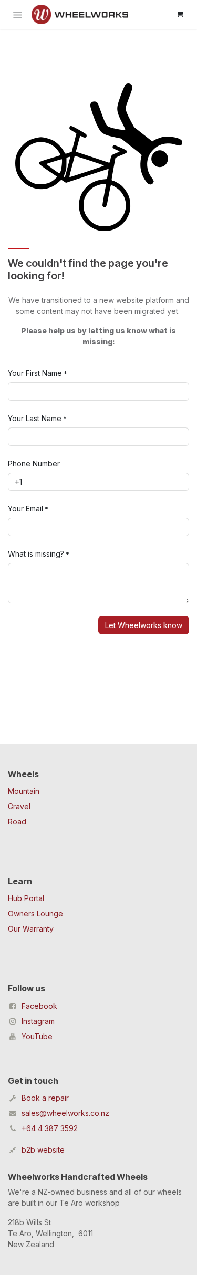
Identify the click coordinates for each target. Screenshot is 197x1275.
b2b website (43, 1149)
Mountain (23, 791)
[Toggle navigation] (17, 14)
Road (17, 821)
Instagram (38, 1021)
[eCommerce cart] (179, 14)
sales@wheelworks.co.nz (65, 1113)
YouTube (37, 1036)
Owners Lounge (35, 913)
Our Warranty (31, 928)
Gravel (19, 806)
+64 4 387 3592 (50, 1128)
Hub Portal (26, 898)
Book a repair (45, 1097)
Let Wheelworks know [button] (143, 625)
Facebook (39, 1005)
